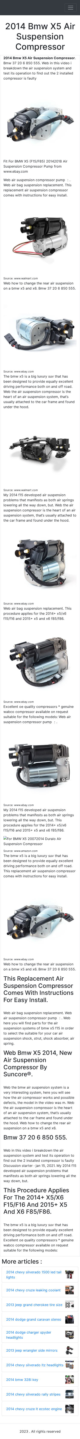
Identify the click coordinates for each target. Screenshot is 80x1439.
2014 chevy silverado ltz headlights (34, 1365)
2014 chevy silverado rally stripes (33, 1394)
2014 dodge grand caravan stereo (33, 1319)
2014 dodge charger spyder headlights (28, 1335)
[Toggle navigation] (71, 7)
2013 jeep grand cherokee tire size (34, 1305)
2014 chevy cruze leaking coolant (33, 1290)
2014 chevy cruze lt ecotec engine (34, 1409)
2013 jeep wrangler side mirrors (31, 1350)
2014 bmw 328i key (22, 1379)
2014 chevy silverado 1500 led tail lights (33, 1274)
